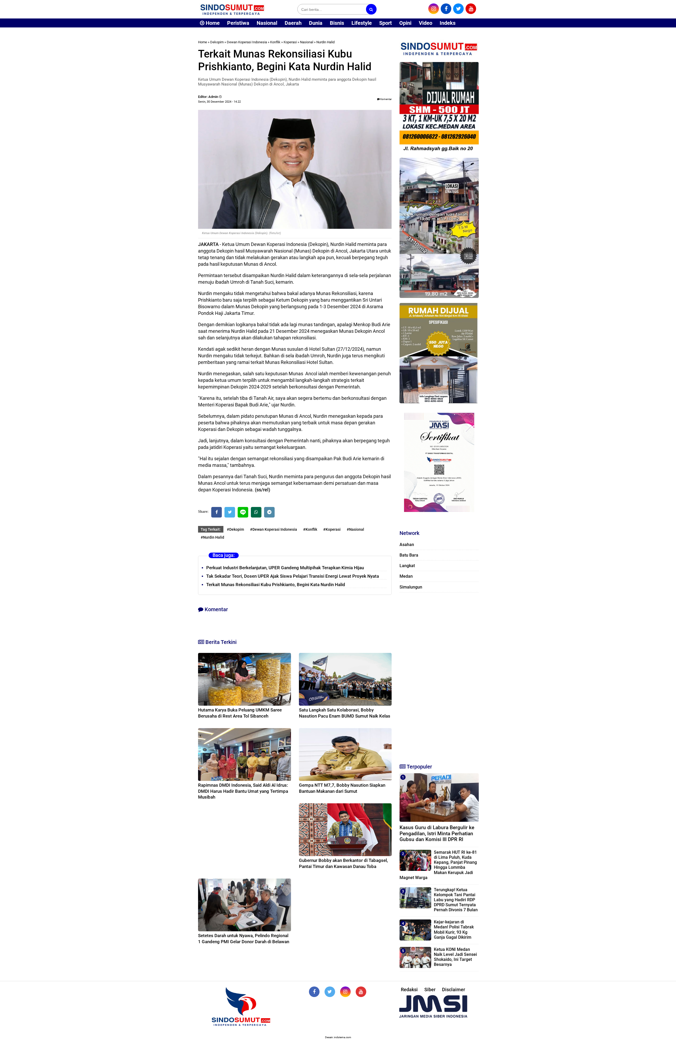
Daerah (293, 23)
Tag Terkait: (211, 529)
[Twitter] (229, 512)
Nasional (267, 23)
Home (212, 23)
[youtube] (471, 8)
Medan (406, 576)
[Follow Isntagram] (345, 991)
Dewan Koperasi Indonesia (247, 42)
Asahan (407, 544)
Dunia (315, 23)
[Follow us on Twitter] (330, 991)
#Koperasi (332, 529)
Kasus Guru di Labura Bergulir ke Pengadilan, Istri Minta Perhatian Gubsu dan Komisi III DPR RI (437, 833)
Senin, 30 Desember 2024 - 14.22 (219, 101)
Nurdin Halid (325, 42)
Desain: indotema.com (338, 1037)
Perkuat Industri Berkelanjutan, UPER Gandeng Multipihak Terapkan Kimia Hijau (285, 567)
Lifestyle (361, 23)
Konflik (275, 42)
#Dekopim (235, 529)
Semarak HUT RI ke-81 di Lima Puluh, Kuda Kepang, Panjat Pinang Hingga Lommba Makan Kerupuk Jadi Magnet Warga (438, 865)
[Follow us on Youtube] (361, 991)
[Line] (243, 512)
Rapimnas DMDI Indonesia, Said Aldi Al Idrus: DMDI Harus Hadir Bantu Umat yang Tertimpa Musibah (243, 790)
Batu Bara (409, 555)
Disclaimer (453, 989)
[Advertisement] (439, 675)
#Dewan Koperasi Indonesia (273, 529)
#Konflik (310, 529)
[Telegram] (269, 512)
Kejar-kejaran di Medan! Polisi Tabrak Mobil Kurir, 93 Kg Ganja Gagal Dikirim (454, 929)
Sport (385, 23)
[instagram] (433, 8)
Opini (405, 23)
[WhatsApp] (256, 512)
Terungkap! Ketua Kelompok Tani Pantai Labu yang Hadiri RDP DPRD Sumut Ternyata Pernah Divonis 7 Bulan (456, 900)
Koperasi (290, 42)
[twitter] (458, 8)
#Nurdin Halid (212, 537)
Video (425, 23)
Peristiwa (238, 23)
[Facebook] (216, 512)
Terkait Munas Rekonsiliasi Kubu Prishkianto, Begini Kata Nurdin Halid (275, 584)
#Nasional (355, 529)
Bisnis (337, 23)
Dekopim (217, 42)
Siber (429, 989)
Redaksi (409, 989)
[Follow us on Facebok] (314, 991)
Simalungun (411, 587)
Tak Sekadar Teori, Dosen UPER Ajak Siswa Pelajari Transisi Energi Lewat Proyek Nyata (292, 576)
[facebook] (446, 8)
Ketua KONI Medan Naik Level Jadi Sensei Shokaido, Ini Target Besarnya (455, 957)
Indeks (448, 23)
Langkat (407, 565)
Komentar (386, 99)
